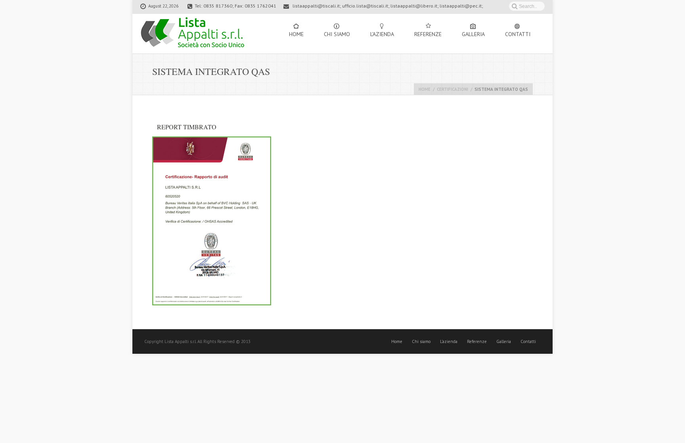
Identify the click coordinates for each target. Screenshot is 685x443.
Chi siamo (337, 34)
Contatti (517, 34)
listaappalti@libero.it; (414, 6)
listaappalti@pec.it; (461, 6)
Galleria (473, 34)
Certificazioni (452, 89)
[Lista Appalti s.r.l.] (192, 34)
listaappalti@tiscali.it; (317, 6)
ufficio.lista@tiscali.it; (365, 6)
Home (296, 34)
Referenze (428, 34)
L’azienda (382, 34)
